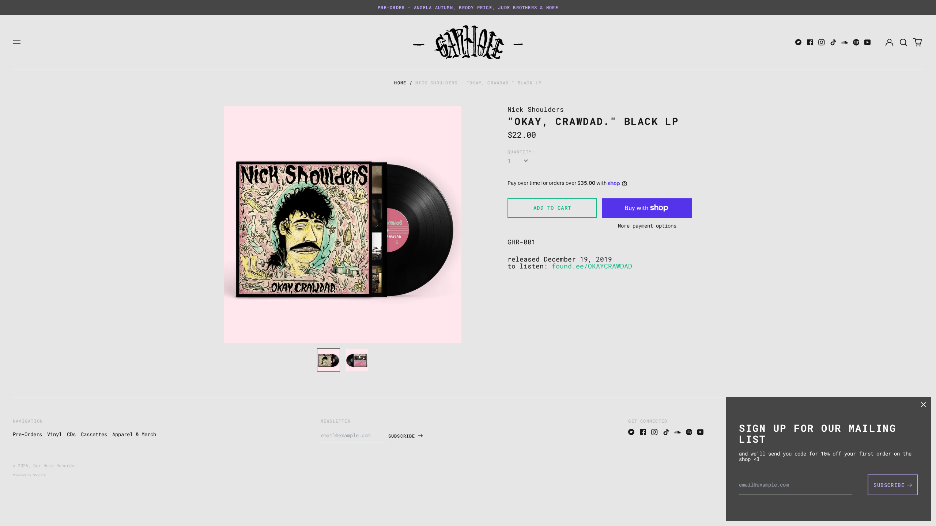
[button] (903, 42)
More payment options (647, 225)
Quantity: (521, 151)
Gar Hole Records (53, 465)
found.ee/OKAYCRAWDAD (592, 266)
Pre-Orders (27, 434)
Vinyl (54, 434)
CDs (71, 434)
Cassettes (94, 434)
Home (400, 82)
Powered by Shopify (29, 475)
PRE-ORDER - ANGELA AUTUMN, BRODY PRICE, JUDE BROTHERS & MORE (468, 7)
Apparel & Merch (134, 434)
